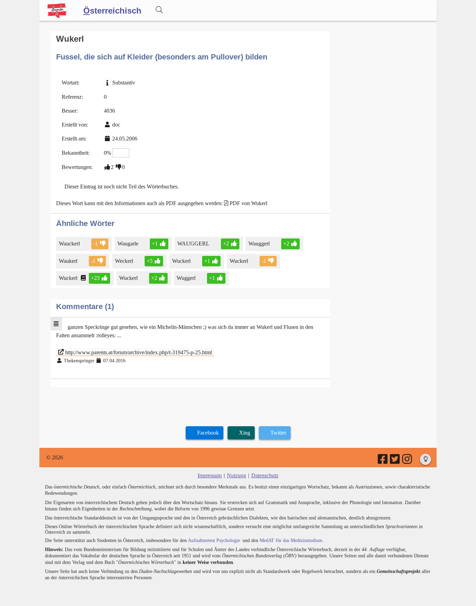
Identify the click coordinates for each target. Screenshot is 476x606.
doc (116, 125)
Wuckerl (181, 261)
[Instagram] (407, 461)
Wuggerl (186, 278)
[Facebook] (383, 461)
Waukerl (68, 261)
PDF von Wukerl (248, 203)
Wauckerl (69, 244)
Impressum (210, 475)
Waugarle (127, 244)
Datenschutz (264, 475)
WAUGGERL (193, 244)
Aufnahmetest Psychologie (214, 540)
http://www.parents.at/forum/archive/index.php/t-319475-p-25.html (138, 352)
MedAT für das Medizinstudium (291, 540)
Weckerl (124, 261)
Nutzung (236, 475)
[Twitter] (395, 461)
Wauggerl (259, 244)
